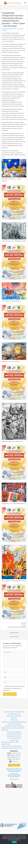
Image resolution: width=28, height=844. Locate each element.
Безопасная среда (14, 740)
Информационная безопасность (14, 736)
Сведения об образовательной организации (14, 711)
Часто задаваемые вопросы (14, 713)
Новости (16, 28)
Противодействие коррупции (14, 732)
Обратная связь (14, 720)
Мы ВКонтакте (15, 761)
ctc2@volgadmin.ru (15, 759)
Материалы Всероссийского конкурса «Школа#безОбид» (10, 743)
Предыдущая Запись (14, 632)
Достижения (14, 717)
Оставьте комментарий (7, 28)
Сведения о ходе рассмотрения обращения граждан (14, 721)
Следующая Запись (14, 636)
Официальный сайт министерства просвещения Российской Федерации (14, 775)
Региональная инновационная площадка (14, 726)
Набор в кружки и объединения (14, 715)
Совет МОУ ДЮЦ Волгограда (14, 738)
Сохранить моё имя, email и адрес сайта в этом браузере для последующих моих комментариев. (13, 688)
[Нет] (26, 839)
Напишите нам (14, 765)
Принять (14, 842)
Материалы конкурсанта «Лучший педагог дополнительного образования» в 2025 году (11, 747)
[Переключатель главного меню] (25, 2)
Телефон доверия (14, 779)
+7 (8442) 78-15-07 (16, 753)
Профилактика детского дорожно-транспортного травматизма (13, 729)
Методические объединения (14, 724)
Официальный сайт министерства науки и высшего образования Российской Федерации (14, 770)
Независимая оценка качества (14, 734)
